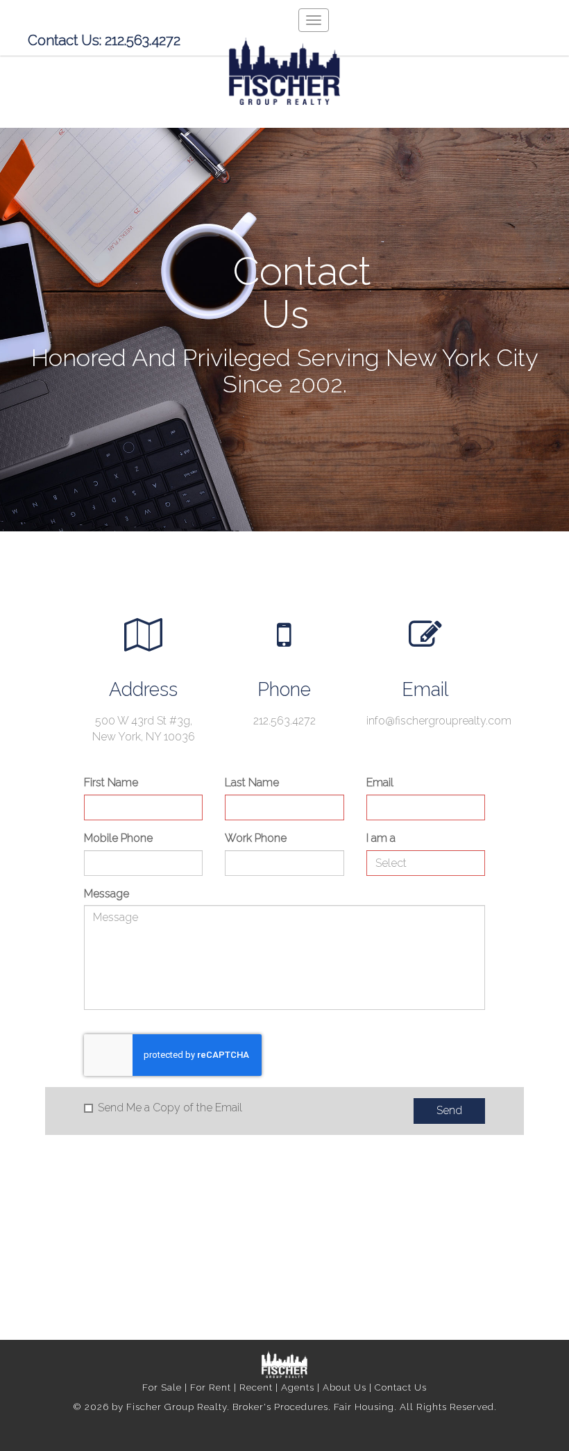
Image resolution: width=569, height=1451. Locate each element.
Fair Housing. (367, 1406)
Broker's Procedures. (283, 1406)
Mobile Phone (118, 838)
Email (379, 782)
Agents (297, 1387)
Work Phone (256, 838)
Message (106, 893)
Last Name (252, 782)
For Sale (162, 1387)
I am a (381, 838)
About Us (344, 1387)
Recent (256, 1387)
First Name (111, 782)
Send (449, 1110)
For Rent (210, 1387)
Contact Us (401, 1387)
